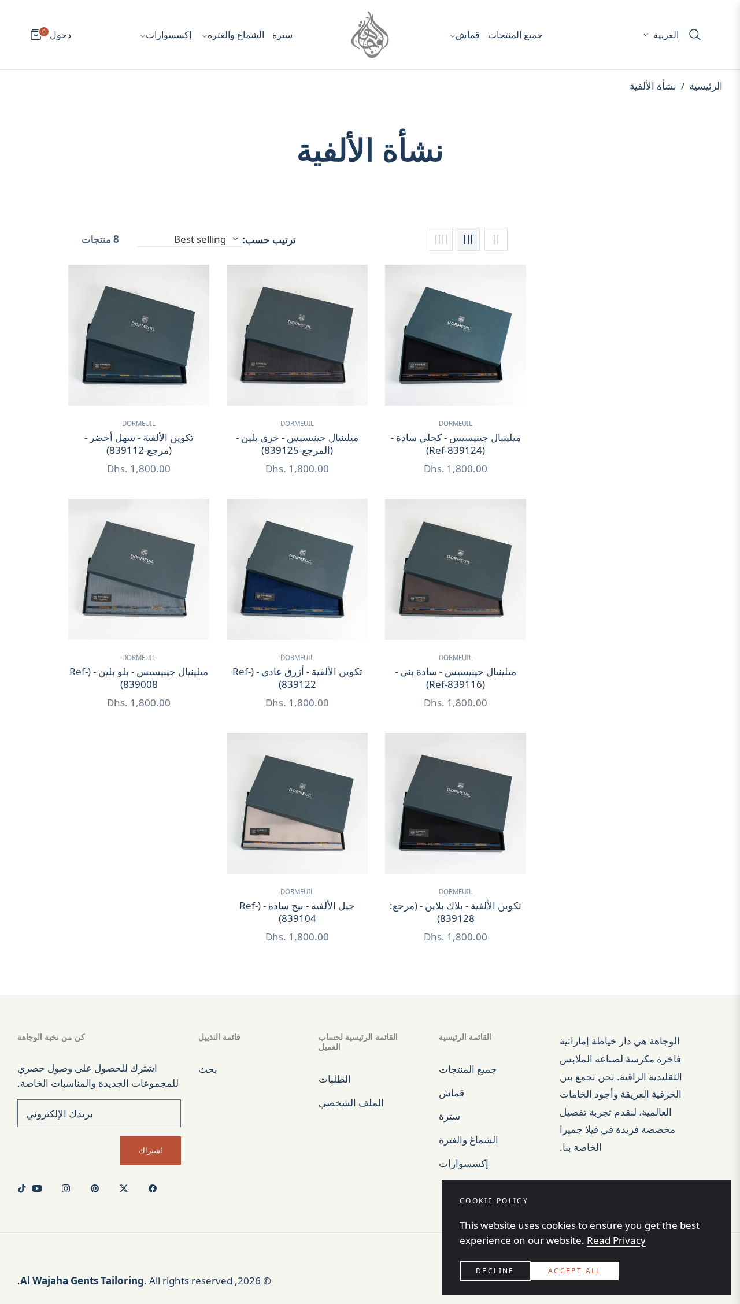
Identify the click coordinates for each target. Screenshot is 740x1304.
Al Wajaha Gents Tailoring (82, 1280)
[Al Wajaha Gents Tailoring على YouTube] (39, 1187)
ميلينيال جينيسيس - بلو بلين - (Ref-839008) (138, 678)
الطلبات (335, 1079)
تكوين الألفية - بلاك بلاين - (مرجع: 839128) (455, 912)
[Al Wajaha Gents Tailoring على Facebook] (155, 1187)
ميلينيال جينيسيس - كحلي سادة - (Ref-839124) (456, 444)
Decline (495, 1271)
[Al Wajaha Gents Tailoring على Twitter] (126, 1187)
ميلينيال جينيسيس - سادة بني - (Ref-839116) (455, 678)
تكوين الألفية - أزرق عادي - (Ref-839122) (297, 678)
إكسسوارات (464, 1163)
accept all (574, 1271)
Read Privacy (616, 1240)
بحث (207, 1069)
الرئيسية (706, 85)
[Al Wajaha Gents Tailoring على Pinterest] (97, 1187)
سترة (449, 1116)
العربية (666, 34)
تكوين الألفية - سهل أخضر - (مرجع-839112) (139, 444)
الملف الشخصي (351, 1102)
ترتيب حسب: (269, 239)
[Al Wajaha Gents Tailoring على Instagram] (68, 1187)
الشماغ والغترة (468, 1139)
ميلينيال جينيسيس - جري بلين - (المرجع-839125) (297, 444)
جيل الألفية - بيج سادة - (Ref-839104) (297, 912)
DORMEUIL (455, 423)
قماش (451, 1092)
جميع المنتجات (468, 1069)
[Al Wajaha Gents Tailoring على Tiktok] (24, 1187)
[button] (698, 34)
